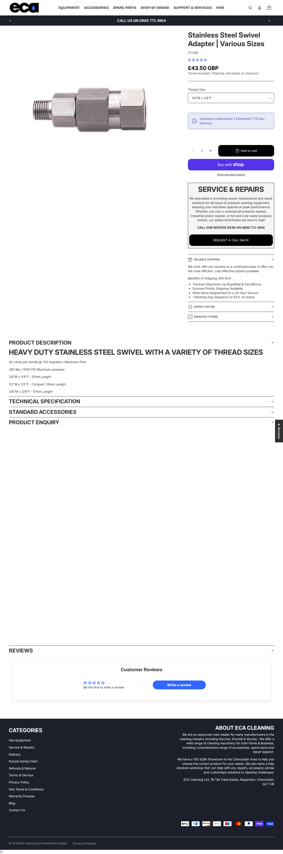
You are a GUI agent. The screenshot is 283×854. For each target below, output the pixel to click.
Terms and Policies (84, 843)
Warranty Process (21, 796)
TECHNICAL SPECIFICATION (44, 401)
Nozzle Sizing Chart (23, 761)
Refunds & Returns (22, 768)
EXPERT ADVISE (204, 306)
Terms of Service (21, 775)
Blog (12, 803)
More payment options (231, 174)
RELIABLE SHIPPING (207, 259)
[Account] (259, 8)
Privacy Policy (19, 782)
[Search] (250, 8)
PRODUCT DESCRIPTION (40, 342)
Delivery (15, 754)
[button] (197, 60)
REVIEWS (21, 650)
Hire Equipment (20, 740)
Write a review (179, 685)
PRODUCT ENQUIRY (34, 422)
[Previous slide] (10, 20)
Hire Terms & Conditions (26, 789)
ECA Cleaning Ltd (30, 843)
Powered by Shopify (54, 843)
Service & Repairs (21, 747)
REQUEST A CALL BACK (231, 240)
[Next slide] (269, 20)
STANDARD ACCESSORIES (42, 412)
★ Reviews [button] (279, 431)
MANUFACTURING (206, 316)
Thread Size (196, 89)
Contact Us (17, 810)
